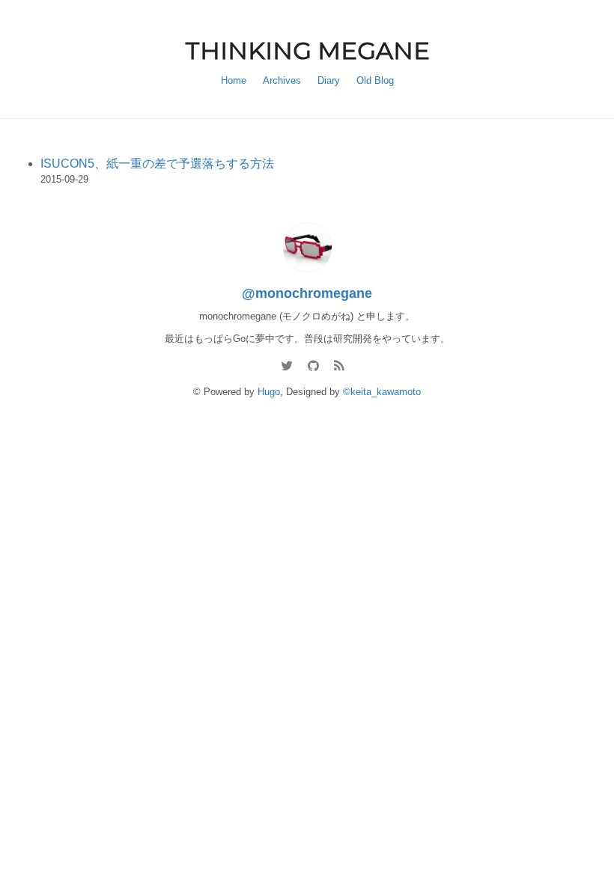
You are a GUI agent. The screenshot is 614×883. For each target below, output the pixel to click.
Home (233, 80)
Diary (328, 80)
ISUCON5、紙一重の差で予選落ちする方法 (157, 163)
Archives (282, 80)
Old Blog (375, 80)
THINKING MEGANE (307, 50)
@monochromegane (307, 293)
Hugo (269, 391)
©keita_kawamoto (382, 391)
